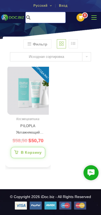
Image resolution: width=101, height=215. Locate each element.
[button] (91, 172)
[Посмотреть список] (73, 43)
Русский (41, 5)
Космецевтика (28, 119)
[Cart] (80, 17)
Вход (63, 6)
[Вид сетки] (61, 43)
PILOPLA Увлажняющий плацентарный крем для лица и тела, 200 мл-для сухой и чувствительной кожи (28, 130)
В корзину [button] (31, 152)
